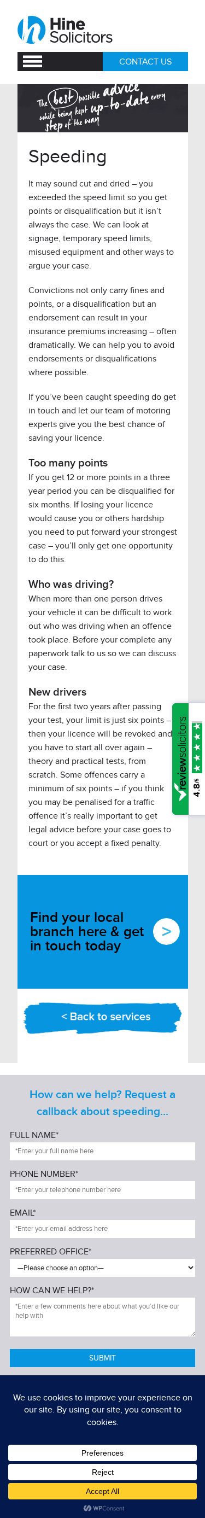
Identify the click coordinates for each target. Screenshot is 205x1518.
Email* (23, 1213)
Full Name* (34, 1136)
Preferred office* (50, 1252)
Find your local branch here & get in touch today (87, 932)
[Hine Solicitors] (65, 30)
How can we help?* (52, 1291)
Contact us (145, 61)
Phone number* (44, 1175)
